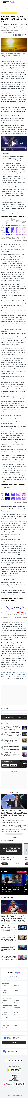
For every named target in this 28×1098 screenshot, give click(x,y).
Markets (4, 1000)
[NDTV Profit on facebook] (6, 1060)
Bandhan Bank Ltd (6, 61)
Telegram (16, 1025)
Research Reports (19, 1002)
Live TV (16, 988)
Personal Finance (22, 674)
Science (4, 1012)
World (3, 1007)
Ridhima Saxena (9, 30)
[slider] (14, 147)
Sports (4, 1010)
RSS (14, 1092)
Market (3, 674)
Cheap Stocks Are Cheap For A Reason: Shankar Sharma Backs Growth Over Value (10, 889)
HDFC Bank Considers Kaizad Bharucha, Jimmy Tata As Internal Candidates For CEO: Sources (9, 928)
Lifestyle (16, 1010)
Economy (4, 1002)
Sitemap (23, 1090)
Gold (13, 677)
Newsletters (5, 1025)
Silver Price (17, 1014)
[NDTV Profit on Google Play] (8, 1084)
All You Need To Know (7, 857)
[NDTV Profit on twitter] (9, 1060)
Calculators (17, 1017)
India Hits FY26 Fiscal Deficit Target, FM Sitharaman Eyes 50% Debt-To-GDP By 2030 (13, 918)
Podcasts (4, 1027)
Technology (17, 1007)
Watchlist (16, 985)
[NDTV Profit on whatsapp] (21, 1060)
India (15, 1005)
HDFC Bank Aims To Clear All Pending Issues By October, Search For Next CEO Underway (8, 948)
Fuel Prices (5, 1017)
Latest (6, 679)
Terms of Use (10, 1090)
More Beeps (14, 837)
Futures (4, 990)
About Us (5, 1090)
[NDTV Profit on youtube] (18, 1060)
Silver (20, 677)
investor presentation (10, 167)
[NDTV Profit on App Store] (19, 1084)
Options (16, 990)
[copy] (26, 35)
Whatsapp (17, 1028)
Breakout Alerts (6, 988)
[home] (9, 1)
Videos (16, 1012)
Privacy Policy (17, 1090)
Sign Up (14, 1042)
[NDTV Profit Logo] (14, 972)
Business (16, 30)
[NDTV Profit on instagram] (12, 1060)
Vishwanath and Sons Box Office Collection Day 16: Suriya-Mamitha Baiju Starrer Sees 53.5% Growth (9, 938)
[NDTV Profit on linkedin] (15, 1060)
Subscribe (5, 863)
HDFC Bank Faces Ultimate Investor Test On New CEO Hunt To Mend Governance (9, 957)
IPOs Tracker (5, 992)
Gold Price (5, 1014)
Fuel (10, 677)
